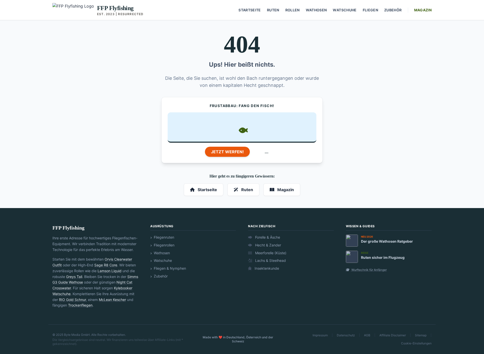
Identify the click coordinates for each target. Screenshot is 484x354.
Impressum (320, 335)
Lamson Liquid (110, 271)
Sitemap (421, 335)
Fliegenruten (163, 237)
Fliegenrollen (163, 245)
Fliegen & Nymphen (169, 268)
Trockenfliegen (80, 305)
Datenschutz (346, 335)
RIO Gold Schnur (72, 299)
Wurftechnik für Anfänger (369, 270)
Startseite (249, 10)
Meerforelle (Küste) (270, 253)
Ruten (273, 10)
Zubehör (393, 10)
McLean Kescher (112, 299)
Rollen (292, 10)
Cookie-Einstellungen (416, 343)
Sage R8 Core (105, 265)
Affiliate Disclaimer (392, 335)
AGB (367, 335)
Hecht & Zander (267, 245)
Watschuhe (344, 10)
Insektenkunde (266, 268)
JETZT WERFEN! (227, 151)
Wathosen (316, 10)
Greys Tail (74, 276)
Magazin (423, 10)
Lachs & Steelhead (270, 260)
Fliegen (370, 10)
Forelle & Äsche (267, 237)
